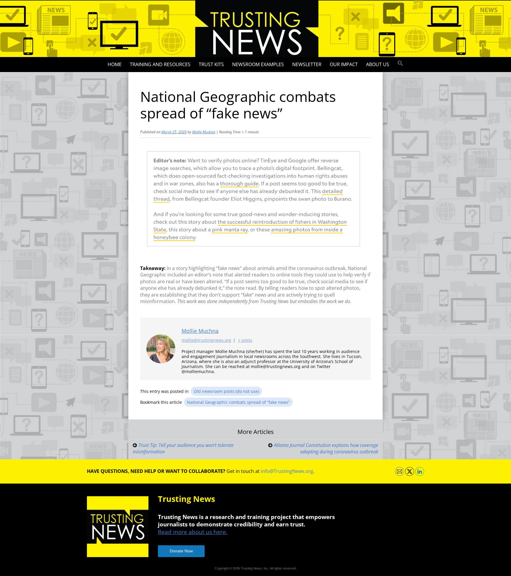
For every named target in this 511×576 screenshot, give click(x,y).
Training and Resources (160, 64)
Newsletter (306, 64)
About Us (377, 64)
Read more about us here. (192, 532)
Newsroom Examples (258, 64)
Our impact (344, 64)
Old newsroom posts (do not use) (226, 391)
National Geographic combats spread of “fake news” (238, 402)
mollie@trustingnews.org (206, 340)
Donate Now (181, 551)
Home (115, 64)
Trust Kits (211, 64)
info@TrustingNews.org (287, 471)
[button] (400, 63)
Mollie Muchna (203, 131)
